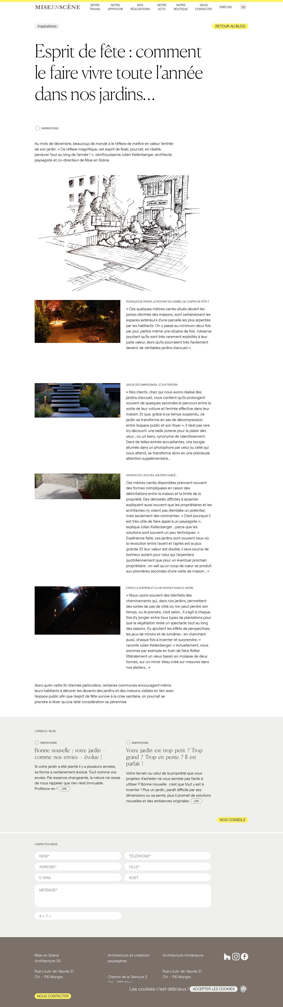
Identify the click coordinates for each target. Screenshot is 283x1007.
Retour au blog (230, 26)
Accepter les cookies (213, 989)
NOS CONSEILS (232, 819)
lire (64, 788)
